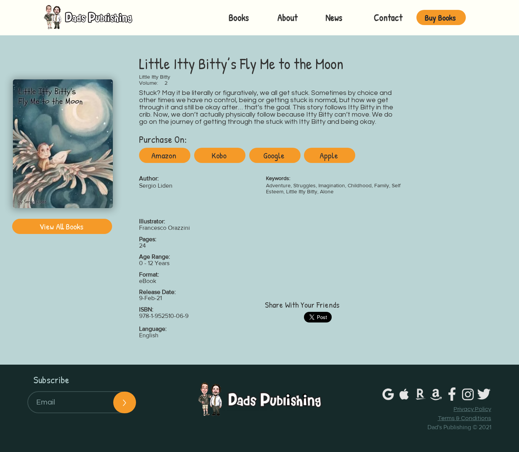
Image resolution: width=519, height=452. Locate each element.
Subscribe (51, 380)
